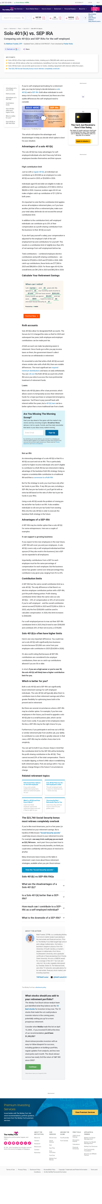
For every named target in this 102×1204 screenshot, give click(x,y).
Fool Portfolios (52, 1151)
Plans (19, 28)
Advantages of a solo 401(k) (11, 89)
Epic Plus (52, 1148)
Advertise (37, 1152)
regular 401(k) (38, 172)
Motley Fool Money (52, 1159)
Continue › (33, 1067)
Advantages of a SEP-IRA (11, 98)
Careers (36, 1140)
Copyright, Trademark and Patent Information (73, 1169)
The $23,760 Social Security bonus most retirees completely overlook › (34, 69)
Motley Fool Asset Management (89, 1138)
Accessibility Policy (49, 1169)
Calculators (76, 1144)
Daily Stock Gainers (92, 18)
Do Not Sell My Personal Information (55, 1172)
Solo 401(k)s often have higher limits (10, 110)
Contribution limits (10, 104)
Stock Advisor (51, 1141)
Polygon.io (27, 1149)
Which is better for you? (10, 117)
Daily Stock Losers (94, 21)
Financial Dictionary (76, 1148)
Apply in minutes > (83, 141)
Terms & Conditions (37, 443)
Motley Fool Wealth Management (90, 1142)
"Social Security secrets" (50, 833)
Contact (36, 1149)
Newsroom (37, 1146)
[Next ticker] (85, 17)
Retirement (13, 28)
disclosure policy (41, 987)
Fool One (52, 1155)
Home (5, 28)
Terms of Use (10, 1169)
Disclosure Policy (35, 1169)
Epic (50, 1145)
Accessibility (79, 2)
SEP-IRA (35, 92)
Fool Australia (64, 1137)
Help (98, 2)
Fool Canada (64, 1140)
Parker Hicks (68, 44)
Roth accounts (10, 94)
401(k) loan (50, 403)
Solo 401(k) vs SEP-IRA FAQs (10, 122)
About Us (37, 1137)
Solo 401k (26, 28)
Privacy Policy (22, 1169)
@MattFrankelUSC (60, 977)
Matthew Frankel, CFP (14, 44)
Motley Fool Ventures (90, 1146)
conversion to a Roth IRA (43, 477)
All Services (53, 1137)
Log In (90, 2)
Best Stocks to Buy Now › (95, 9)
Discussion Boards (76, 1140)
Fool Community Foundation (89, 1150)
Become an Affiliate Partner (90, 1154)
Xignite (19, 1149)
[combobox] (13, 17)
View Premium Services (85, 1112)
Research (37, 1143)
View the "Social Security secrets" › (40, 870)
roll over (32, 374)
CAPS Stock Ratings (76, 1136)
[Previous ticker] (28, 17)
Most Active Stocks (92, 15)
